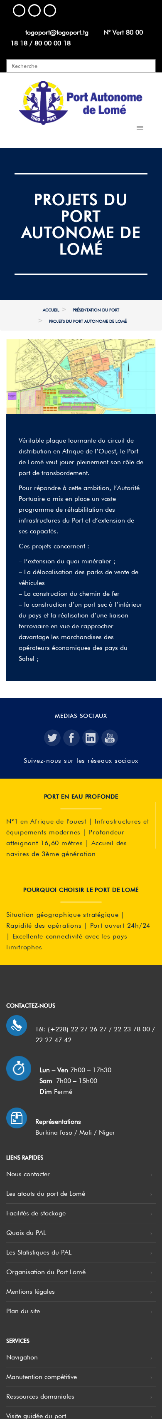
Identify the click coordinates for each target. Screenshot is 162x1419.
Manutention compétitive (41, 1377)
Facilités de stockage (36, 1213)
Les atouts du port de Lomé (45, 1193)
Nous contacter (28, 1174)
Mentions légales (30, 1291)
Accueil (51, 309)
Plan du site (23, 1311)
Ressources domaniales (40, 1396)
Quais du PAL (26, 1233)
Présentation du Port (96, 309)
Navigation (22, 1357)
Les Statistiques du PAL (38, 1252)
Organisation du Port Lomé (46, 1272)
